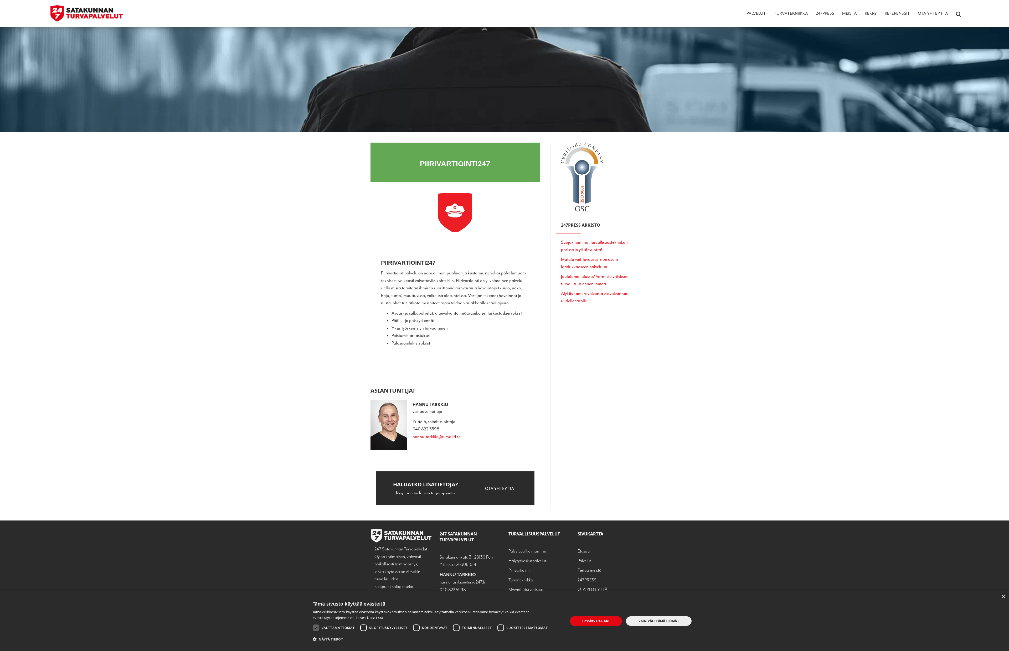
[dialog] (504, 621)
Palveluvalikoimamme (527, 551)
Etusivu (584, 551)
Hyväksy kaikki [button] (595, 621)
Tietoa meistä (589, 570)
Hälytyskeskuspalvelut (527, 561)
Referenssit (897, 13)
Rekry (871, 13)
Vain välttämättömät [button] (659, 621)
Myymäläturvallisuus (525, 589)
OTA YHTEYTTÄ (933, 13)
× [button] (1003, 597)
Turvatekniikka (791, 13)
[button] (499, 488)
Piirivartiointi (518, 570)
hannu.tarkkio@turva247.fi (437, 436)
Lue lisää (376, 618)
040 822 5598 (453, 589)
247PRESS (825, 13)
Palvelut (756, 13)
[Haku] (955, 14)
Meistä (849, 13)
